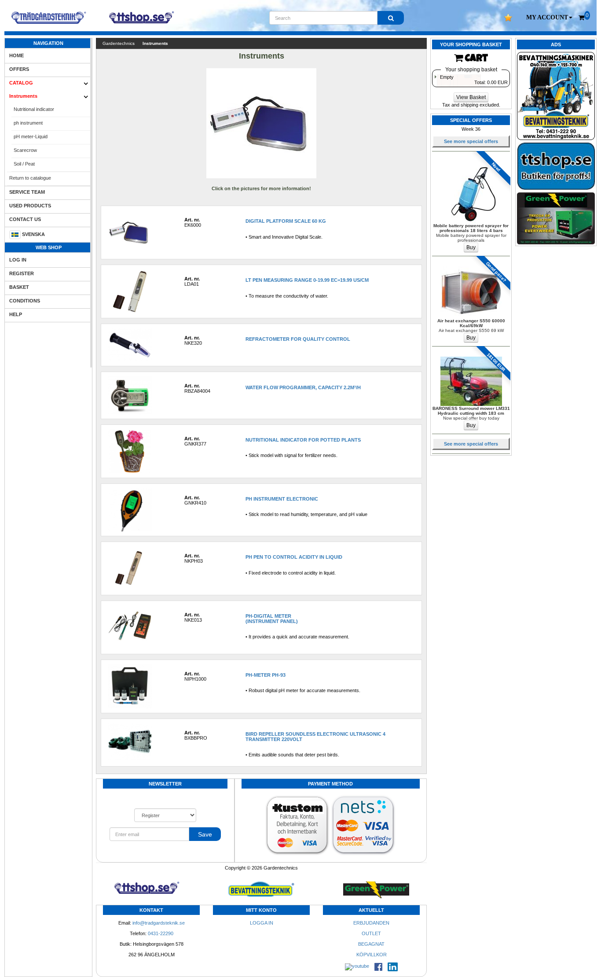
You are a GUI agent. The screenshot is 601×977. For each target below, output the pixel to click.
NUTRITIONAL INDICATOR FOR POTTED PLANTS (303, 439)
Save (205, 834)
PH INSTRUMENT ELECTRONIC (282, 498)
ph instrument (28, 122)
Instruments (23, 96)
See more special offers (471, 141)
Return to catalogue (30, 178)
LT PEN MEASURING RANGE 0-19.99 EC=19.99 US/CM (307, 280)
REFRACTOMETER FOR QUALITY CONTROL (298, 339)
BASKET (19, 287)
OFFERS (19, 69)
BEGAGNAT (371, 944)
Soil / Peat (24, 163)
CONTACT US (25, 219)
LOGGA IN (261, 922)
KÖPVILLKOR (371, 954)
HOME (16, 55)
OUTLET (371, 933)
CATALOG (21, 82)
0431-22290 (160, 933)
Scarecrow (25, 150)
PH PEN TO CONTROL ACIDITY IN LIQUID (294, 557)
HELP (15, 314)
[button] (549, 17)
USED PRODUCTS (30, 205)
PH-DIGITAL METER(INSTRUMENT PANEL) (272, 618)
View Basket (471, 97)
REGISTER (21, 273)
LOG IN (17, 259)
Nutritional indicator (34, 109)
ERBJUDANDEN (371, 922)
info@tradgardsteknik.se (158, 922)
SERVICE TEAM (27, 192)
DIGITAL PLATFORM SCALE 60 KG (286, 221)
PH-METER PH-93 (266, 675)
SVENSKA (33, 234)
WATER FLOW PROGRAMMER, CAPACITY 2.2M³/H (303, 387)
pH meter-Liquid (31, 136)
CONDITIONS (24, 300)
